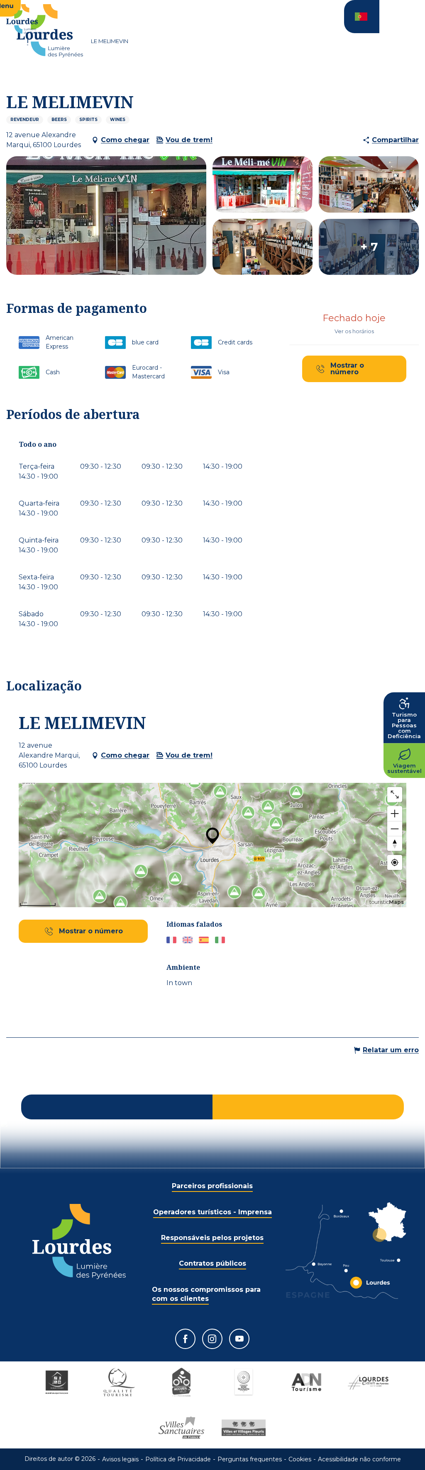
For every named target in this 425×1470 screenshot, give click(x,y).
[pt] (362, 16)
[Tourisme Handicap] (57, 1382)
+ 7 (369, 247)
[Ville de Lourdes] (368, 1382)
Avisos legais (120, 1459)
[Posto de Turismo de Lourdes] (50, 31)
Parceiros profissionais (212, 1186)
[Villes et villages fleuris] (243, 1427)
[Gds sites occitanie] (243, 1382)
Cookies (299, 1459)
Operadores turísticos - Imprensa (212, 1212)
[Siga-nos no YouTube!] (239, 1339)
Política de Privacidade (178, 1459)
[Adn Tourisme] (306, 1382)
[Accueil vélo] (181, 1382)
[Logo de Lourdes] (79, 1241)
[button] (362, 16)
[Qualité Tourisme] (119, 1382)
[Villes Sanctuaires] (181, 1427)
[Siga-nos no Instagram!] (212, 1339)
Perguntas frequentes (249, 1459)
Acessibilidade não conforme (359, 1459)
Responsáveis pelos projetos (212, 1238)
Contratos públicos (212, 1263)
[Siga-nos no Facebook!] (185, 1339)
